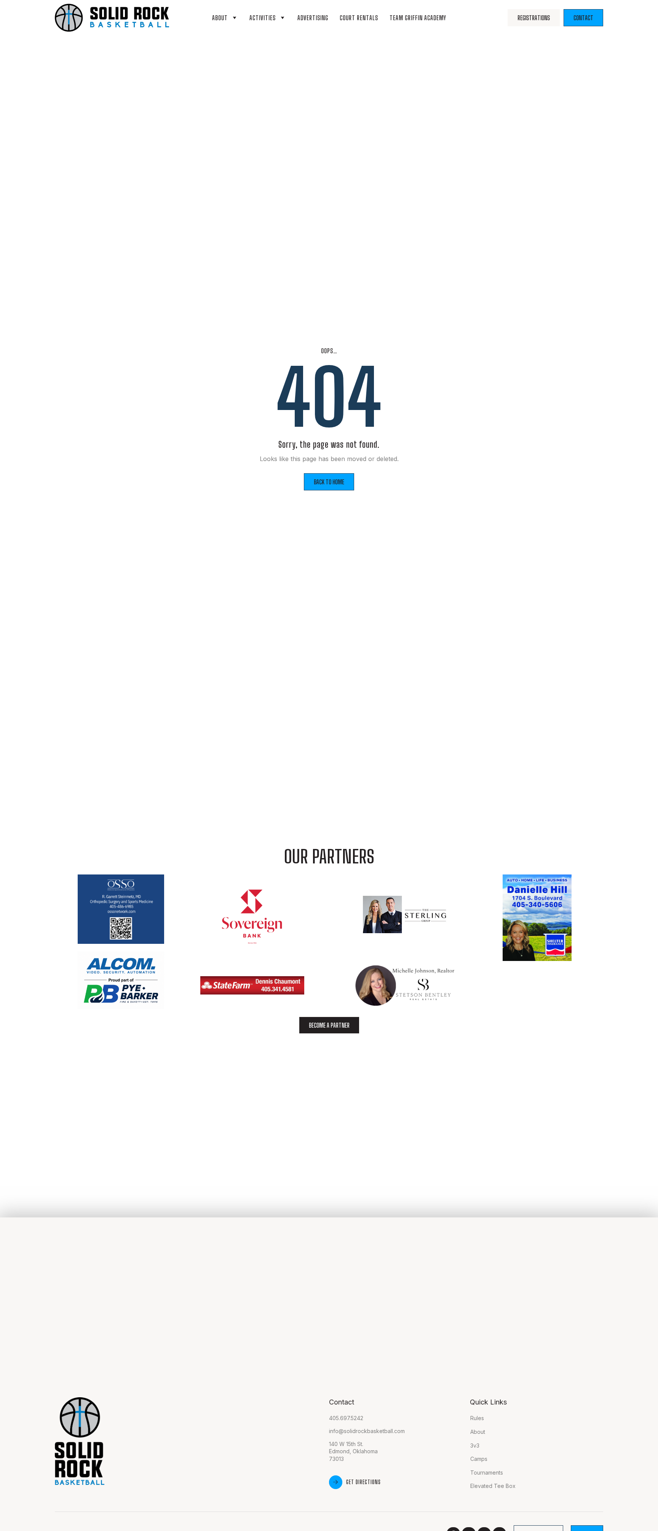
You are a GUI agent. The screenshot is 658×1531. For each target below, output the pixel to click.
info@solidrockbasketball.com (367, 1431)
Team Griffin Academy (418, 17)
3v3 (474, 1445)
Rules (477, 1418)
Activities (262, 17)
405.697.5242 (346, 1418)
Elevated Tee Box (493, 1486)
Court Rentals (359, 17)
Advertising (312, 17)
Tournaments (486, 1472)
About (220, 17)
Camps (478, 1459)
